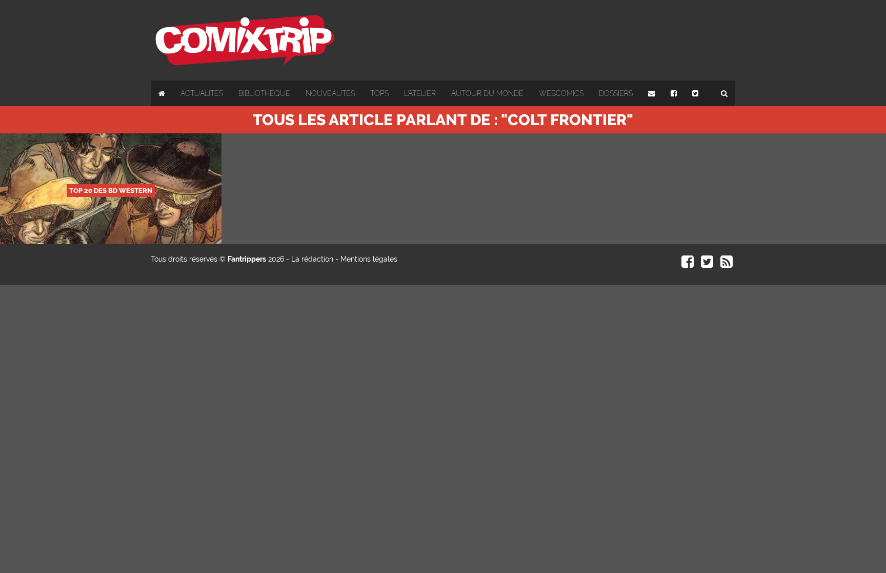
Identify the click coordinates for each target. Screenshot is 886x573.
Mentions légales (368, 259)
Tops (379, 93)
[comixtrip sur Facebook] (687, 264)
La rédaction (312, 259)
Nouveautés (330, 93)
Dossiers (616, 93)
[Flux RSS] (726, 264)
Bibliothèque (264, 93)
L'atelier (420, 93)
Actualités (201, 93)
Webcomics (561, 93)
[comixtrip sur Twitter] (707, 264)
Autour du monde (487, 93)
